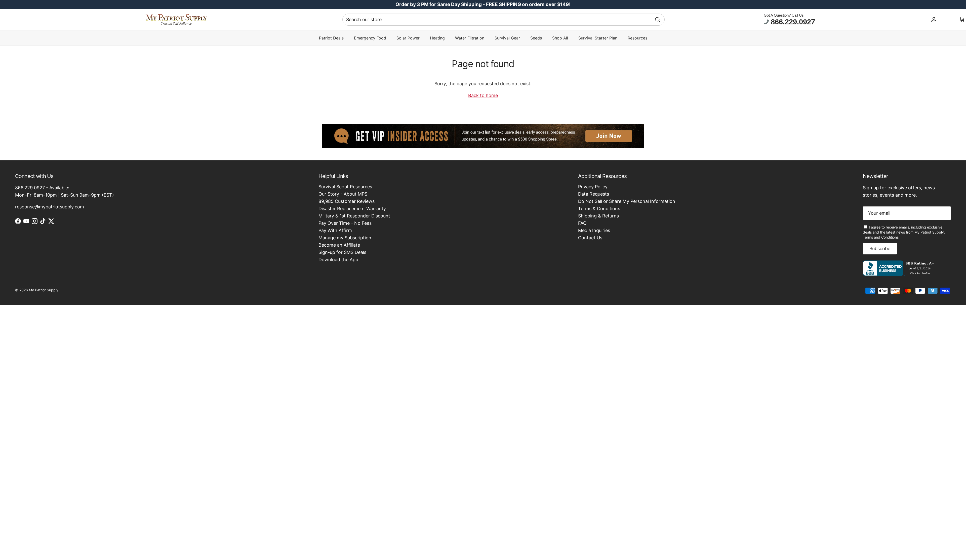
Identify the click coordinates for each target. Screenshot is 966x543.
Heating (437, 37)
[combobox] (503, 20)
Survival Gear (507, 37)
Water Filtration (469, 37)
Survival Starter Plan (597, 37)
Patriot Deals (331, 37)
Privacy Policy (593, 186)
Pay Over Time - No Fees (345, 223)
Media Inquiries (594, 230)
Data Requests (593, 194)
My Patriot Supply (43, 290)
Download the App (338, 259)
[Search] (657, 19)
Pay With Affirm (335, 230)
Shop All (560, 37)
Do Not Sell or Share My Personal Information (626, 201)
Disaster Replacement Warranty (352, 208)
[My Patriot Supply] (176, 19)
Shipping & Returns (598, 215)
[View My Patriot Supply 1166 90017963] (900, 274)
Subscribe (879, 248)
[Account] (934, 20)
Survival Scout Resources (345, 186)
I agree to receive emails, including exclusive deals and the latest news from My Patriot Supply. (904, 232)
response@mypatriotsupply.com (49, 206)
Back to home (483, 95)
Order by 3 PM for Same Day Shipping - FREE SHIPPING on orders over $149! (483, 4)
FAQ (582, 223)
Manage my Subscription (344, 237)
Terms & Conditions (599, 208)
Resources (637, 37)
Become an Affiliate (339, 245)
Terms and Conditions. (881, 237)
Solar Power (408, 37)
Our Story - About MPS (342, 194)
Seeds (536, 37)
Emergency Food (370, 37)
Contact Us (590, 237)
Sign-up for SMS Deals (342, 252)
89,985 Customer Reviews (346, 201)
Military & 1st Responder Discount (354, 215)
